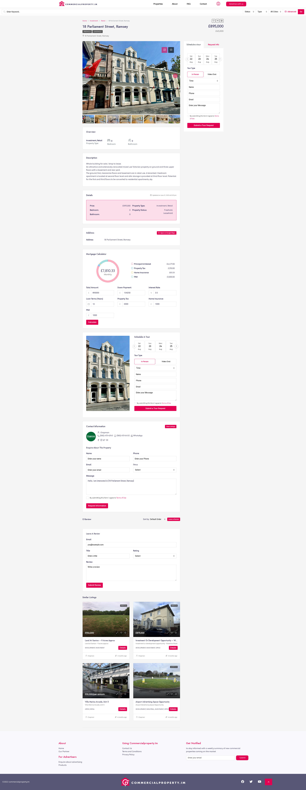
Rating (136, 551)
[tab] (164, 50)
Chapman (91, 656)
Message (90, 476)
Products (62, 765)
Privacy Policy (128, 754)
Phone (136, 453)
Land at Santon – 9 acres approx (100, 640)
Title (88, 551)
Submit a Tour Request (155, 408)
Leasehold (97, 32)
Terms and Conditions (132, 751)
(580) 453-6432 (123, 435)
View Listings (170, 426)
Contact (203, 4)
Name (89, 453)
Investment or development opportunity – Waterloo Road (161, 640)
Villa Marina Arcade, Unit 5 (97, 701)
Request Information (97, 506)
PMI (88, 310)
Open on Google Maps (167, 233)
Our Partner (64, 751)
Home (61, 748)
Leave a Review (174, 519)
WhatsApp (137, 435)
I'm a (135, 464)
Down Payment (124, 287)
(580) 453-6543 (106, 435)
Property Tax (123, 299)
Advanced (291, 12)
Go (301, 12)
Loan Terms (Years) (94, 299)
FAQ (189, 4)
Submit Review (94, 585)
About (175, 4)
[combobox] (249, 11)
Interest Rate (154, 287)
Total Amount (92, 287)
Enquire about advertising (70, 762)
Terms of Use (166, 403)
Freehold (87, 32)
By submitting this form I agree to (154, 403)
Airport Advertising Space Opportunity (152, 701)
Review (89, 562)
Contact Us (127, 748)
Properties (158, 4)
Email (88, 464)
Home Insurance (156, 299)
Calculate (92, 322)
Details (123, 648)
